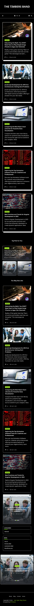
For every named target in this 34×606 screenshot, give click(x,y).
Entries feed (7, 543)
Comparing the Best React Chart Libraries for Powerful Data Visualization (15, 129)
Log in (6, 541)
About (10, 596)
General (7, 40)
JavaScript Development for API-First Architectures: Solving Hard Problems (17, 350)
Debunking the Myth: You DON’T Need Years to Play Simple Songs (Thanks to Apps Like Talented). (15, 45)
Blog (14, 596)
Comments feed (8, 546)
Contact (19, 596)
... (25, 54)
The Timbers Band (17, 6)
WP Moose (13, 602)
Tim (7, 57)
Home (23, 596)
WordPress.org (8, 548)
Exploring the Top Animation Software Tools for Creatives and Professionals (15, 172)
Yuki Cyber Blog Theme (20, 600)
